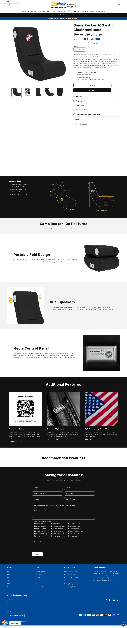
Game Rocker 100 (41, 533)
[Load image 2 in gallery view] (27, 92)
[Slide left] (9, 92)
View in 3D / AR (14, 441)
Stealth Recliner (75, 528)
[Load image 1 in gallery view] (17, 92)
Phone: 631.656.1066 (70, 571)
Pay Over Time (40, 587)
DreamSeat (39, 590)
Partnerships (40, 584)
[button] (9, 5)
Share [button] (77, 119)
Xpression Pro (74, 536)
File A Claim (39, 575)
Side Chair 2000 (58, 533)
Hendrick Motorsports (13, 587)
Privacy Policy (68, 584)
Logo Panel (56, 523)
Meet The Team (40, 578)
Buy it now (92, 90)
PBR (8, 584)
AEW (8, 581)
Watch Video (89, 439)
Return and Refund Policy (71, 578)
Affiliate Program (41, 571)
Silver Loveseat (75, 526)
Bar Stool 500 (40, 523)
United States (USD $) (15, 615)
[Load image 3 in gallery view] (38, 92)
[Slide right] (67, 92)
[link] (63, 197)
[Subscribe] (36, 600)
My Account (39, 581)
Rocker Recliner (58, 531)
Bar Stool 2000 (40, 526)
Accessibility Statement (71, 587)
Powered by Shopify (21, 621)
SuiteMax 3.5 (74, 533)
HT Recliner (39, 536)
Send (37, 554)
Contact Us (67, 581)
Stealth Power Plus (76, 531)
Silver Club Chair (76, 523)
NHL (8, 578)
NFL (8, 571)
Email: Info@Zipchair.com (71, 575)
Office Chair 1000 (59, 526)
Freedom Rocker (40, 531)
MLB (8, 575)
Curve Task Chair (41, 528)
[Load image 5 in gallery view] (60, 92)
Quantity (75, 46)
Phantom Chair (58, 528)
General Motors (11, 590)
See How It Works (52, 439)
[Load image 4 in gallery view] (49, 92)
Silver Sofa (56, 536)
